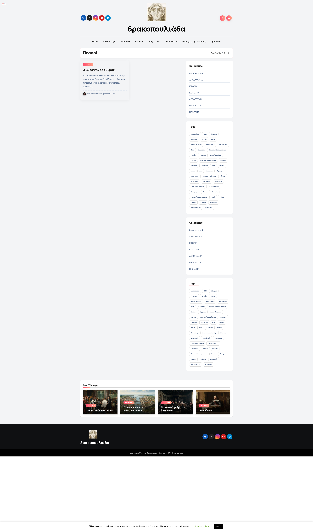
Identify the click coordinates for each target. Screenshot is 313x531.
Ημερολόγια (205, 410)
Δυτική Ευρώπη (215, 155)
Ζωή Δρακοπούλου (94, 94)
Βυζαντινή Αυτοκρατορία (217, 150)
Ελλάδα (193, 160)
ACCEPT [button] (218, 526)
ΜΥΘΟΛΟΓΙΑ (195, 105)
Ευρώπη (194, 166)
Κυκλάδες (194, 176)
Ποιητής (205, 192)
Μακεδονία (194, 181)
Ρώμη (222, 197)
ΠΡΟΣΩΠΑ (194, 112)
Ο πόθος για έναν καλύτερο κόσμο (133, 408)
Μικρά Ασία (206, 181)
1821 (205, 134)
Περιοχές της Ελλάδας (194, 41)
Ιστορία (125, 41)
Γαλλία (193, 155)
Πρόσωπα (216, 41)
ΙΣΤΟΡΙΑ (88, 65)
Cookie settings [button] (202, 526)
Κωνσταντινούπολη (209, 176)
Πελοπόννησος (213, 187)
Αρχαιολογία (109, 41)
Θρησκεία (204, 166)
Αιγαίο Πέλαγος (196, 145)
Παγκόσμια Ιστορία (197, 187)
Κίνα (200, 171)
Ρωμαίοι (215, 192)
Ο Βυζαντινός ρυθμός (99, 70)
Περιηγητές (194, 192)
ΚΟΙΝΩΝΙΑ (194, 93)
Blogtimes (163, 453)
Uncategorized (196, 73)
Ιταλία (193, 171)
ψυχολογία (208, 208)
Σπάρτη (193, 202)
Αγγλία (204, 139)
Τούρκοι (203, 202)
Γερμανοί (203, 155)
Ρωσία (213, 197)
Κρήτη (219, 171)
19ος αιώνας (195, 134)
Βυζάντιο (201, 150)
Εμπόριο (223, 160)
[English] (3, 3)
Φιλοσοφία (213, 202)
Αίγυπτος (194, 139)
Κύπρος (222, 176)
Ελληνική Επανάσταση (208, 160)
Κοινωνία (139, 41)
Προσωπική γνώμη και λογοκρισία (173, 408)
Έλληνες (214, 134)
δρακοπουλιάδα (157, 28)
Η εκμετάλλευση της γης (100, 410)
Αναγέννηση (210, 145)
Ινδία (213, 166)
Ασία (192, 150)
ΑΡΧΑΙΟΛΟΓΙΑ (196, 80)
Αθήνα (213, 139)
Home (95, 41)
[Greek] (5, 3)
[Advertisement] (73, 493)
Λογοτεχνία (155, 41)
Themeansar (177, 453)
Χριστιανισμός (196, 208)
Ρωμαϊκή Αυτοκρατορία (199, 197)
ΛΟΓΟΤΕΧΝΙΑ (195, 99)
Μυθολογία (172, 41)
